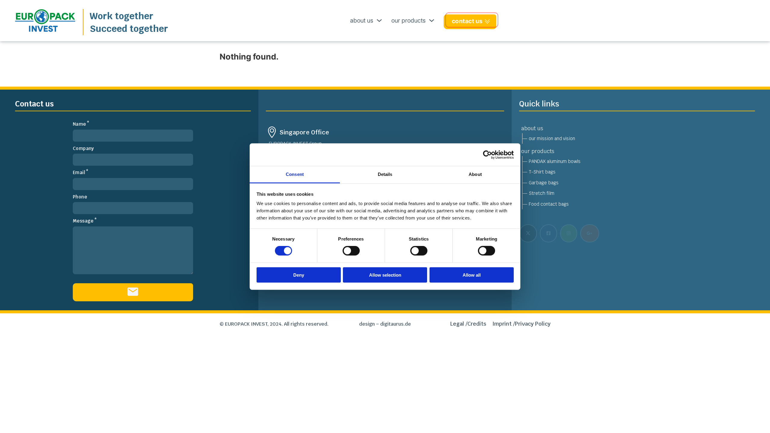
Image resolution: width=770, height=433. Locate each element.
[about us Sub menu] (379, 20)
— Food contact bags (545, 204)
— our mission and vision (548, 138)
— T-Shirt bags (539, 172)
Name (79, 124)
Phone (80, 197)
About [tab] (475, 174)
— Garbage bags (540, 183)
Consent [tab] (295, 174)
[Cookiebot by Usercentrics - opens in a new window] (487, 154)
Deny (298, 275)
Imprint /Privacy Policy (521, 323)
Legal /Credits (468, 323)
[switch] (351, 251)
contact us (467, 21)
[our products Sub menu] (432, 20)
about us (361, 20)
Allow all (472, 275)
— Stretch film (538, 193)
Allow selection (385, 275)
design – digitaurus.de (385, 324)
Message (83, 221)
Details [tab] (385, 174)
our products (408, 20)
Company (83, 148)
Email (79, 172)
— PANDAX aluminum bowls (551, 161)
